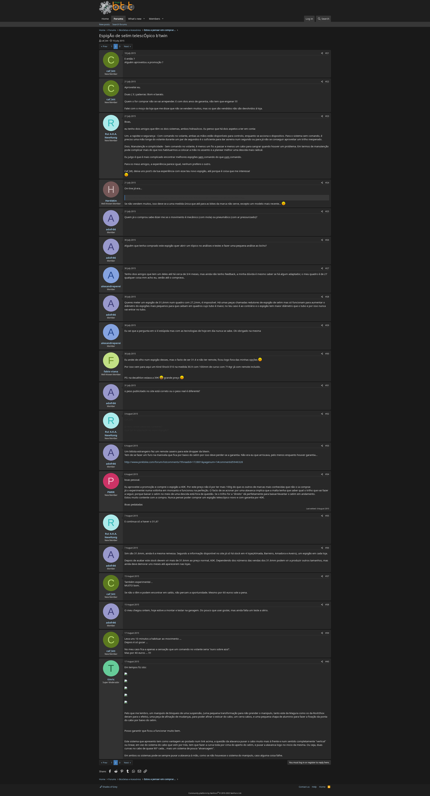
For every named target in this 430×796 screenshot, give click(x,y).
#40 (327, 661)
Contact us (304, 786)
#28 (327, 296)
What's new (134, 18)
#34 (327, 474)
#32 (327, 413)
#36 (327, 547)
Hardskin (111, 200)
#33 (327, 445)
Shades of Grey (109, 786)
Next (126, 46)
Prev (105, 46)
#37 (327, 576)
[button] (144, 19)
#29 (327, 325)
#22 (327, 81)
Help (314, 786)
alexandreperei (111, 286)
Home (105, 18)
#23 (327, 116)
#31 (327, 385)
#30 (327, 353)
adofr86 (111, 229)
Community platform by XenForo (215, 793)
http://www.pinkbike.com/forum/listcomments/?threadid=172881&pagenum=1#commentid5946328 (183, 462)
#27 (327, 268)
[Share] (322, 53)
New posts (104, 24)
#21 (327, 53)
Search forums (119, 24)
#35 (327, 515)
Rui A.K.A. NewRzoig (111, 135)
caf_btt (104, 40)
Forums (118, 18)
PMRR (111, 492)
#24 (327, 182)
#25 (327, 211)
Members (154, 18)
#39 (327, 633)
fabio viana (111, 371)
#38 (327, 604)
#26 (327, 240)
